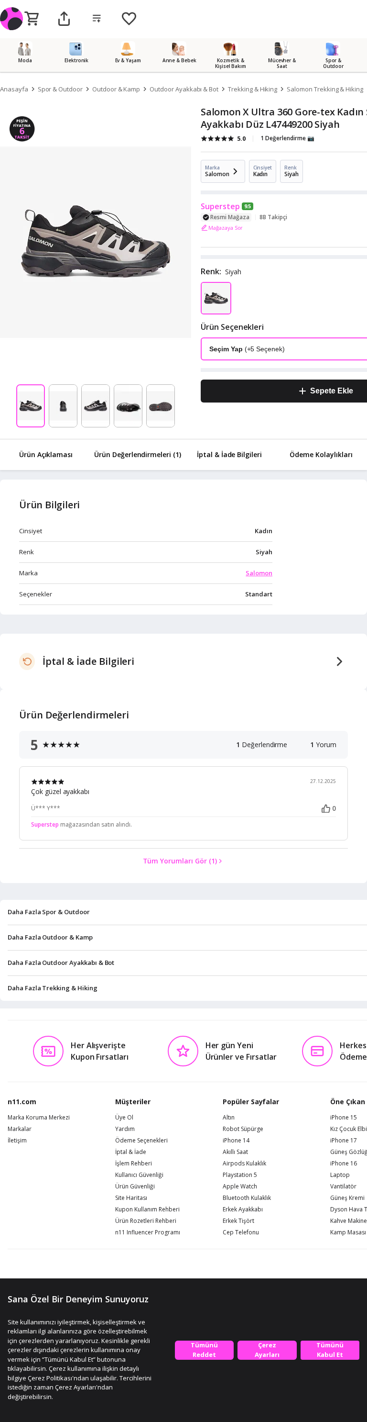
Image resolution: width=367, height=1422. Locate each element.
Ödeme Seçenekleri (141, 1140)
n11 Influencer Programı (147, 1232)
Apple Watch (240, 1186)
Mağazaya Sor (225, 227)
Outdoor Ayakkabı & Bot (184, 89)
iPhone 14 (236, 1140)
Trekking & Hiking (252, 89)
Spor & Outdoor (60, 89)
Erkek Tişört (238, 1221)
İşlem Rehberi (133, 1163)
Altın (229, 1117)
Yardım (125, 1129)
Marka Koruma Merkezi (39, 1117)
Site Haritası (131, 1198)
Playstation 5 (240, 1175)
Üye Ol (124, 1117)
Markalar (20, 1129)
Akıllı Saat (235, 1152)
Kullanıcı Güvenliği (139, 1175)
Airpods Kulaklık (244, 1163)
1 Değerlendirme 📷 (287, 138)
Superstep (220, 206)
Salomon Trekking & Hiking (325, 89)
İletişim (17, 1140)
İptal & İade (130, 1152)
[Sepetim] (31, 19)
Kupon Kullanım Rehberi (147, 1209)
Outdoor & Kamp (116, 89)
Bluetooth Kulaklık (247, 1198)
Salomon (259, 573)
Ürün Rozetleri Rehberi (145, 1221)
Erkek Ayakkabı (243, 1209)
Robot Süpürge (243, 1129)
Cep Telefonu (241, 1232)
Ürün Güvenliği (135, 1186)
